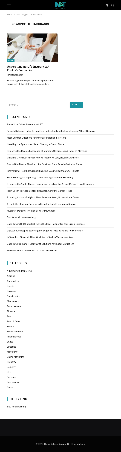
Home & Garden (15, 331)
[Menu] (9, 5)
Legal (10, 60)
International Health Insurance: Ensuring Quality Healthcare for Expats (43, 171)
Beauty (10, 286)
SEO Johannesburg (16, 406)
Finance (11, 311)
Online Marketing (15, 357)
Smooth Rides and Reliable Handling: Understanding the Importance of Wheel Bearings (51, 131)
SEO (9, 372)
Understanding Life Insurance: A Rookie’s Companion (28, 68)
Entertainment (14, 306)
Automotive (13, 281)
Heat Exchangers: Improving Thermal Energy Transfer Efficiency (40, 177)
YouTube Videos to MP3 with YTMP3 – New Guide (32, 250)
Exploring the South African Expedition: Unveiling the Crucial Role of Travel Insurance (50, 184)
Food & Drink (13, 321)
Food (9, 316)
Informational (14, 336)
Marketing (12, 352)
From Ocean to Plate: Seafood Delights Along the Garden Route (39, 191)
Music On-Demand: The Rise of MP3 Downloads (31, 210)
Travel (10, 387)
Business (11, 291)
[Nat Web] (60, 5)
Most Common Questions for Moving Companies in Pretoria (36, 138)
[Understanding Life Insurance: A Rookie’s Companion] (32, 47)
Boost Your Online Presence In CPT (25, 124)
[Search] (112, 5)
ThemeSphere (78, 444)
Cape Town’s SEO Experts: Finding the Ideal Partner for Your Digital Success (46, 224)
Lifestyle (11, 347)
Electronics (13, 301)
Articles (11, 276)
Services (11, 377)
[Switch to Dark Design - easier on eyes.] (107, 5)
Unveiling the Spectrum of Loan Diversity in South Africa (35, 144)
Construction (13, 296)
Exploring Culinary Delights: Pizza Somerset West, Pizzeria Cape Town (43, 197)
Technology (13, 382)
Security (11, 367)
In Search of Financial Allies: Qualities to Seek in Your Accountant (40, 237)
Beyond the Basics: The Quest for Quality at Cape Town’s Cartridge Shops (44, 164)
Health (10, 326)
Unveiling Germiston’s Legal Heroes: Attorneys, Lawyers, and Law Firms (43, 157)
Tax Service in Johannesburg (21, 217)
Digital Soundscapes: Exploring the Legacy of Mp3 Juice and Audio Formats (45, 230)
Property (11, 362)
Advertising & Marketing (19, 271)
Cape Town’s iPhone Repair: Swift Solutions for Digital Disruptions (40, 244)
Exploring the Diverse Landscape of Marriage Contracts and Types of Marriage (47, 151)
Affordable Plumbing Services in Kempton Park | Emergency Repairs (41, 204)
